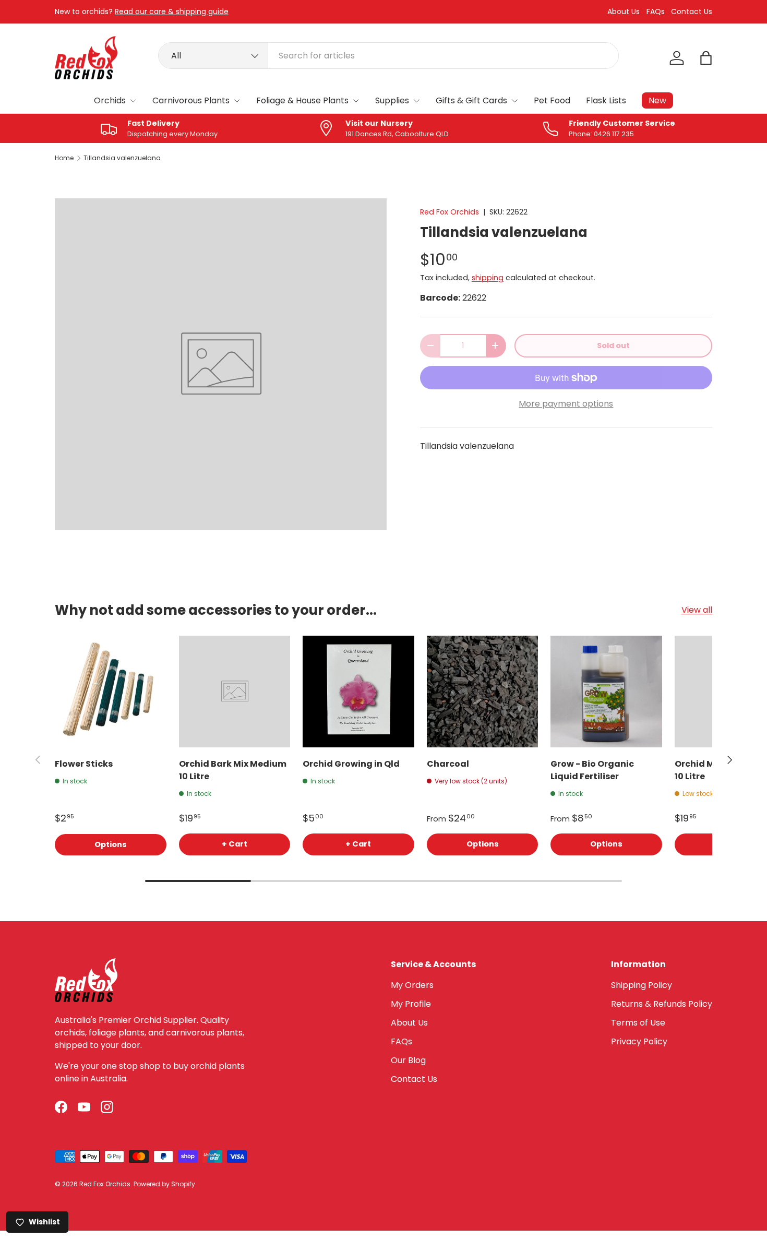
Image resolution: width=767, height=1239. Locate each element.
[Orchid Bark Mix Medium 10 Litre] (235, 691)
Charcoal (448, 764)
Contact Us (691, 11)
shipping (488, 277)
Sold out (613, 345)
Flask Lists (606, 100)
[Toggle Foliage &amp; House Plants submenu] (356, 100)
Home (64, 158)
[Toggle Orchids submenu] (133, 100)
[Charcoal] (482, 691)
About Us (623, 11)
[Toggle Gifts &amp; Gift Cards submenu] (514, 100)
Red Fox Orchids (449, 212)
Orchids (110, 100)
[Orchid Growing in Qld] (358, 691)
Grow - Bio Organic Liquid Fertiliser (592, 770)
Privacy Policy (639, 1041)
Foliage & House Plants (302, 100)
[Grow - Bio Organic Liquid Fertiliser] (606, 691)
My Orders (412, 985)
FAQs (655, 11)
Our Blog (408, 1060)
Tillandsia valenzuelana (122, 158)
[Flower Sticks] (110, 691)
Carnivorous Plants (191, 100)
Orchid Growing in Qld (351, 764)
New (657, 100)
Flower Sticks (84, 764)
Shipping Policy (641, 985)
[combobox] (388, 55)
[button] (705, 57)
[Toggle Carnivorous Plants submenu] (237, 100)
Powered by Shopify (164, 1184)
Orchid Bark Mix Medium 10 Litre (232, 770)
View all (696, 610)
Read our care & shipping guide (172, 11)
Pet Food (552, 100)
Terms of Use (638, 1023)
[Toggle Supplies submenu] (416, 100)
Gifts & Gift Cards (471, 100)
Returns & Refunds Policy (661, 1004)
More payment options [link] (566, 404)
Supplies (392, 100)
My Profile (411, 1004)
